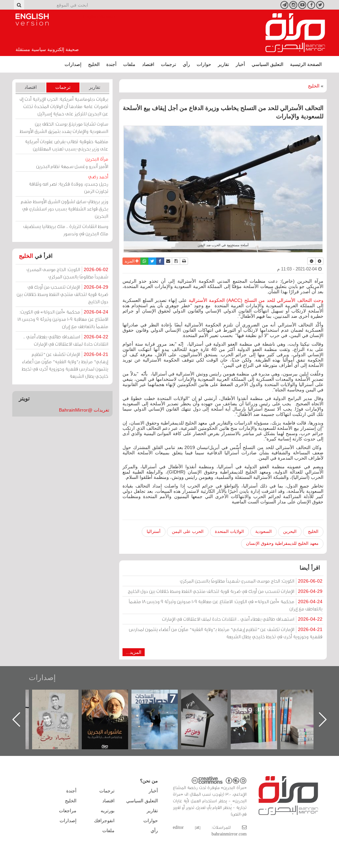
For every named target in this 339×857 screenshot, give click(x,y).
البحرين (290, 531)
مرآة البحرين (295, 33)
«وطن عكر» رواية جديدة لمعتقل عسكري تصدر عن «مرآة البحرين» (260, 708)
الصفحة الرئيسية (306, 64)
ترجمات (168, 64)
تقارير (223, 64)
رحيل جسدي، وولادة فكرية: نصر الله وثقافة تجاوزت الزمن (68, 184)
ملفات (129, 64)
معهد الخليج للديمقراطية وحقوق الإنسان (282, 543)
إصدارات (73, 64)
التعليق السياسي (267, 64)
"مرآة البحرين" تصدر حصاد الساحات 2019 (310, 704)
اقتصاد (148, 64)
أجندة (111, 64)
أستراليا (154, 531)
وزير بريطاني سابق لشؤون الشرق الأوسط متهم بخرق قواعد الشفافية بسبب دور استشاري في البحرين (64, 208)
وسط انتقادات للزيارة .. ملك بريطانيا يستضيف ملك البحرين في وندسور (65, 230)
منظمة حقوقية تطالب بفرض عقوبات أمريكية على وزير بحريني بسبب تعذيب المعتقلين (66, 145)
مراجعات (67, 810)
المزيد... (133, 652)
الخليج (94, 64)
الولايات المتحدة (229, 531)
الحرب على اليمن (188, 531)
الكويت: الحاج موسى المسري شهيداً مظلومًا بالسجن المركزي (251, 580)
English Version (32, 19)
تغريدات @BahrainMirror (84, 410)
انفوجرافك (104, 820)
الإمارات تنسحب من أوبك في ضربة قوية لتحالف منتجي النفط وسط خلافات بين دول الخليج (225, 591)
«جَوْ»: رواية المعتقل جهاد (62, 701)
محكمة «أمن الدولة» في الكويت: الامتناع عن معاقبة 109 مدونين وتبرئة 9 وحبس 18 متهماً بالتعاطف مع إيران (225, 605)
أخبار (240, 64)
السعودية (263, 531)
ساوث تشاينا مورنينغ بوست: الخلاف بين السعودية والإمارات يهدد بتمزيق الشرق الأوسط (64, 127)
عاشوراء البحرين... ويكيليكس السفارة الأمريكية (161, 704)
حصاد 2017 (210, 697)
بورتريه (108, 810)
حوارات (204, 64)
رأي (186, 64)
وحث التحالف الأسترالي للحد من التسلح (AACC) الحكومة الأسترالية (256, 300)
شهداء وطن (111, 697)
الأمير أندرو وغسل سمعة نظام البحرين (72, 162)
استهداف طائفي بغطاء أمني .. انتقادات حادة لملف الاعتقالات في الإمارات (242, 618)
